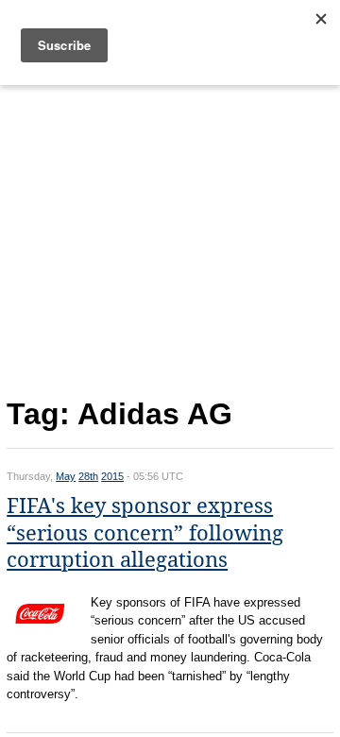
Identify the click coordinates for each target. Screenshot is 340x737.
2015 (112, 476)
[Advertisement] (170, 237)
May (66, 476)
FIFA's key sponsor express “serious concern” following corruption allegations (145, 533)
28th (88, 476)
